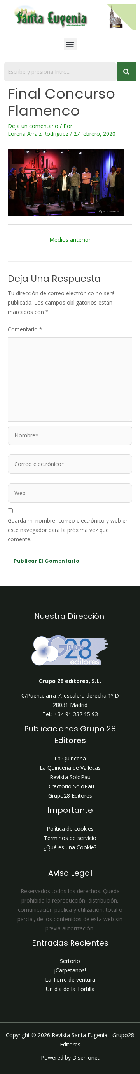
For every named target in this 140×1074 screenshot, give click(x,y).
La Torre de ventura (70, 979)
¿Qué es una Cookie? (70, 847)
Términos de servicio (70, 838)
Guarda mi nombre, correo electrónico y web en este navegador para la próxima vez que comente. (68, 530)
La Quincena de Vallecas (70, 767)
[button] (70, 44)
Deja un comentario (33, 126)
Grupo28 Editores (70, 795)
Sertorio (70, 961)
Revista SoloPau (70, 777)
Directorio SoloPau (70, 786)
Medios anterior (70, 239)
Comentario (25, 329)
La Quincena (70, 758)
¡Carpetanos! (70, 970)
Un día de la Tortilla (70, 989)
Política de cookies (70, 828)
